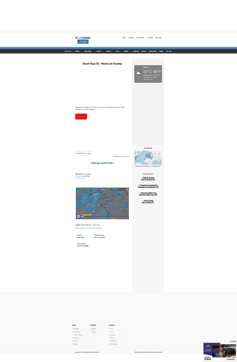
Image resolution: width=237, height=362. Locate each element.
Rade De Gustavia (146, 179)
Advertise (76, 329)
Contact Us (77, 332)
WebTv (112, 338)
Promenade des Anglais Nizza (147, 187)
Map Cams (159, 38)
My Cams (131, 38)
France (82, 178)
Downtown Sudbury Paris (146, 194)
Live (111, 329)
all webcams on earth (83, 153)
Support (76, 344)
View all (95, 224)
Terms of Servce (78, 335)
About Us (76, 338)
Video (112, 332)
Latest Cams (140, 38)
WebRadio (113, 341)
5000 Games (114, 344)
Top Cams (150, 38)
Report (114, 156)
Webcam (112, 335)
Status (75, 341)
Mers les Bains (146, 202)
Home (124, 38)
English (94, 329)
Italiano (94, 332)
